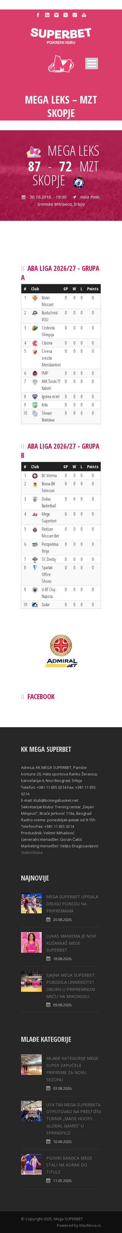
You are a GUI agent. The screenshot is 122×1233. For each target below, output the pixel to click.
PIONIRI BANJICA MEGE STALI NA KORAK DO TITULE (69, 1165)
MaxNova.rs (90, 1225)
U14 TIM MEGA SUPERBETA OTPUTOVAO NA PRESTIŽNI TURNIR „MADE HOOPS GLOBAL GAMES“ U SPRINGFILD (73, 1119)
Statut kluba (32, 852)
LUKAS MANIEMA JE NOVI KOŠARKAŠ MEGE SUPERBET (71, 943)
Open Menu (91, 63)
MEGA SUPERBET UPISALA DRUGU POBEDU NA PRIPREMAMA (72, 904)
